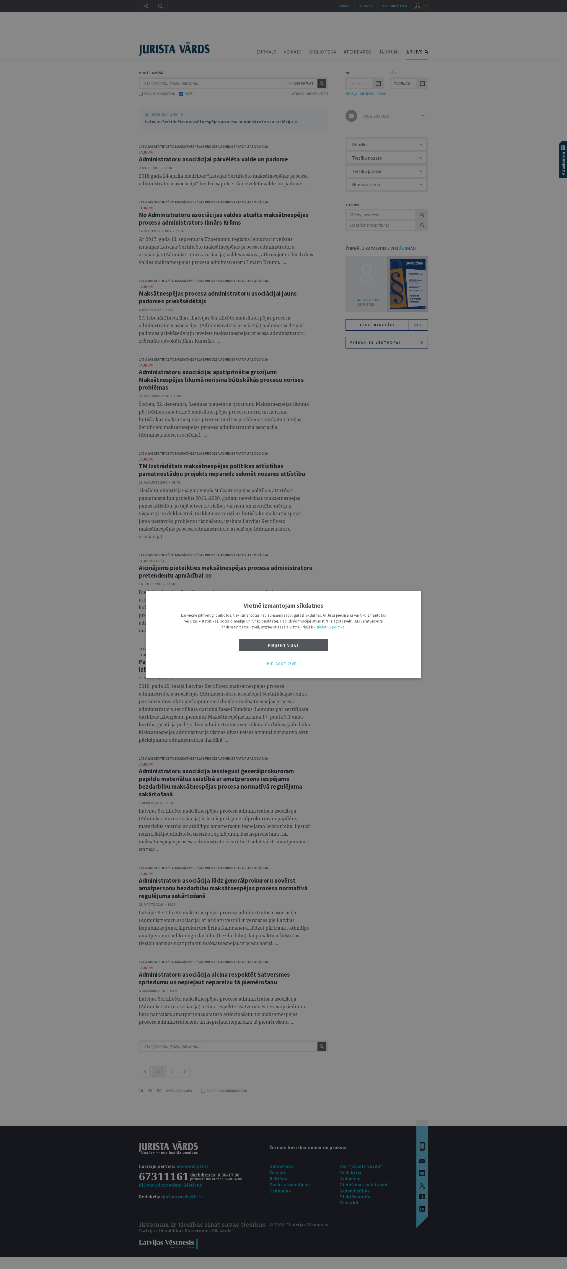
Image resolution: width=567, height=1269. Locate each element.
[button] (283, 664)
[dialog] (283, 634)
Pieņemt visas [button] (283, 645)
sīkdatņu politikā (331, 626)
